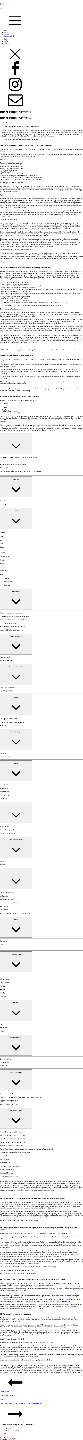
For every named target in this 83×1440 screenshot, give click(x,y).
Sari (5, 30)
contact (6, 43)
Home (2, 4)
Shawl (6, 32)
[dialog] (41, 59)
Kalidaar (7, 34)
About (6, 41)
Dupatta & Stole (9, 36)
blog (5, 40)
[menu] (1, 3)
